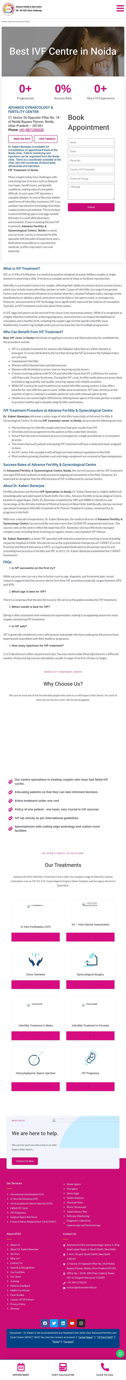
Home (4, 21)
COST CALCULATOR (63, 1375)
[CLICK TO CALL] (105, 1367)
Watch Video (45, 936)
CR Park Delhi (105, 1337)
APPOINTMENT (21, 1375)
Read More (25, 936)
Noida (56, 1341)
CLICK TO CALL (105, 1375)
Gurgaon (68, 1341)
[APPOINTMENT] (21, 1367)
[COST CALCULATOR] (63, 1367)
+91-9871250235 (31, 130)
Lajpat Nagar (86, 1337)
